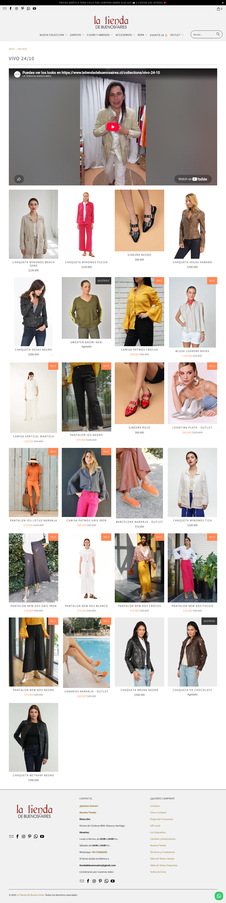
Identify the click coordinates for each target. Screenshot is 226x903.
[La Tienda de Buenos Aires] (111, 22)
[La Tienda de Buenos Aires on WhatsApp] (28, 9)
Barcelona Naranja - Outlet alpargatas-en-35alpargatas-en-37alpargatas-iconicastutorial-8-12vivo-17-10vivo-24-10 (139, 483)
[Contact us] (219, 896)
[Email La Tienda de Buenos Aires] (4, 9)
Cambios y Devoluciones (163, 838)
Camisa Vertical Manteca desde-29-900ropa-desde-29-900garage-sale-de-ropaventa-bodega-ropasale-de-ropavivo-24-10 (33, 397)
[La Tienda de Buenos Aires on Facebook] (10, 9)
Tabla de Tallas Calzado (162, 858)
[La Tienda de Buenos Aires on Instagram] (16, 9)
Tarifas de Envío (158, 871)
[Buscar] (218, 34)
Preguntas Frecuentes (161, 819)
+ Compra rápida (33, 232)
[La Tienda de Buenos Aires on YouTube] (34, 9)
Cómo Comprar (158, 812)
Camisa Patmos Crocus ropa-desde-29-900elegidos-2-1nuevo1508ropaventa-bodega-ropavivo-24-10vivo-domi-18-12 (139, 311)
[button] (54, 35)
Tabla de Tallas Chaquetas (163, 865)
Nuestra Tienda (158, 845)
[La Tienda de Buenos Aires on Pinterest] (22, 9)
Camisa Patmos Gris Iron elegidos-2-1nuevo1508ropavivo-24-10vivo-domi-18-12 (86, 482)
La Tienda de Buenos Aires (30, 894)
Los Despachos (158, 832)
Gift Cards (155, 825)
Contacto (155, 805)
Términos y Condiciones (162, 852)
